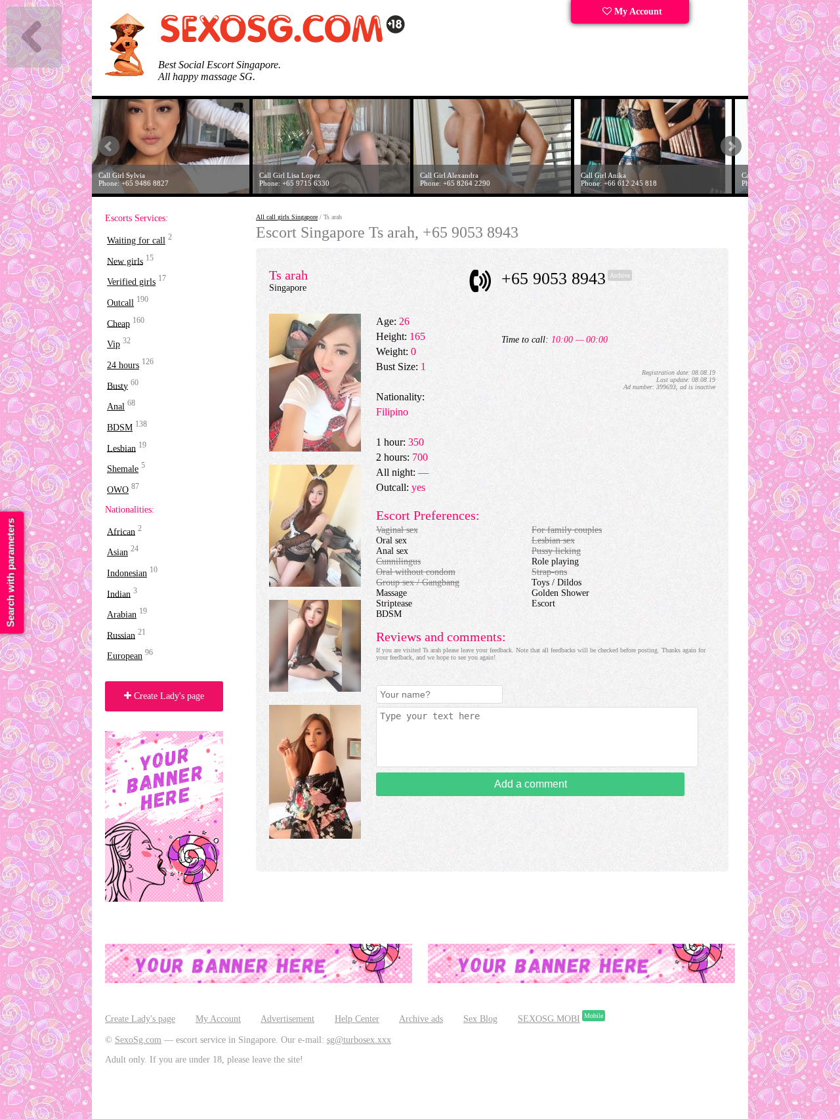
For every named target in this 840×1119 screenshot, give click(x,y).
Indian (119, 594)
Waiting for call (136, 240)
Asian (117, 552)
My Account (637, 11)
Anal (116, 407)
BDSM (120, 428)
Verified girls (131, 282)
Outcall (120, 303)
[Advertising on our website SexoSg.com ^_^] (258, 980)
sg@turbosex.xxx (359, 1040)
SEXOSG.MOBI (549, 1019)
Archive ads (421, 1019)
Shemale (122, 469)
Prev (108, 146)
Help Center (357, 1019)
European (124, 656)
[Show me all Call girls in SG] (282, 40)
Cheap (118, 323)
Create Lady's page (167, 696)
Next (731, 146)
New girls (125, 261)
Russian (121, 635)
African (121, 531)
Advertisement (287, 1019)
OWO (118, 490)
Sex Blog (480, 1019)
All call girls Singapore (287, 217)
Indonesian (127, 573)
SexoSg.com (138, 1040)
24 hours (123, 365)
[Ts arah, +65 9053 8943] (315, 449)
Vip (113, 344)
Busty (117, 386)
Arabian (121, 615)
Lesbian (121, 448)
